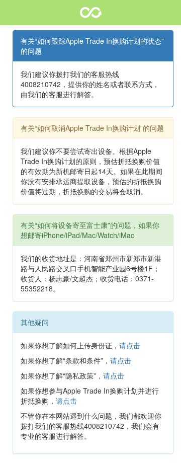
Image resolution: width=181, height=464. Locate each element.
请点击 (129, 345)
